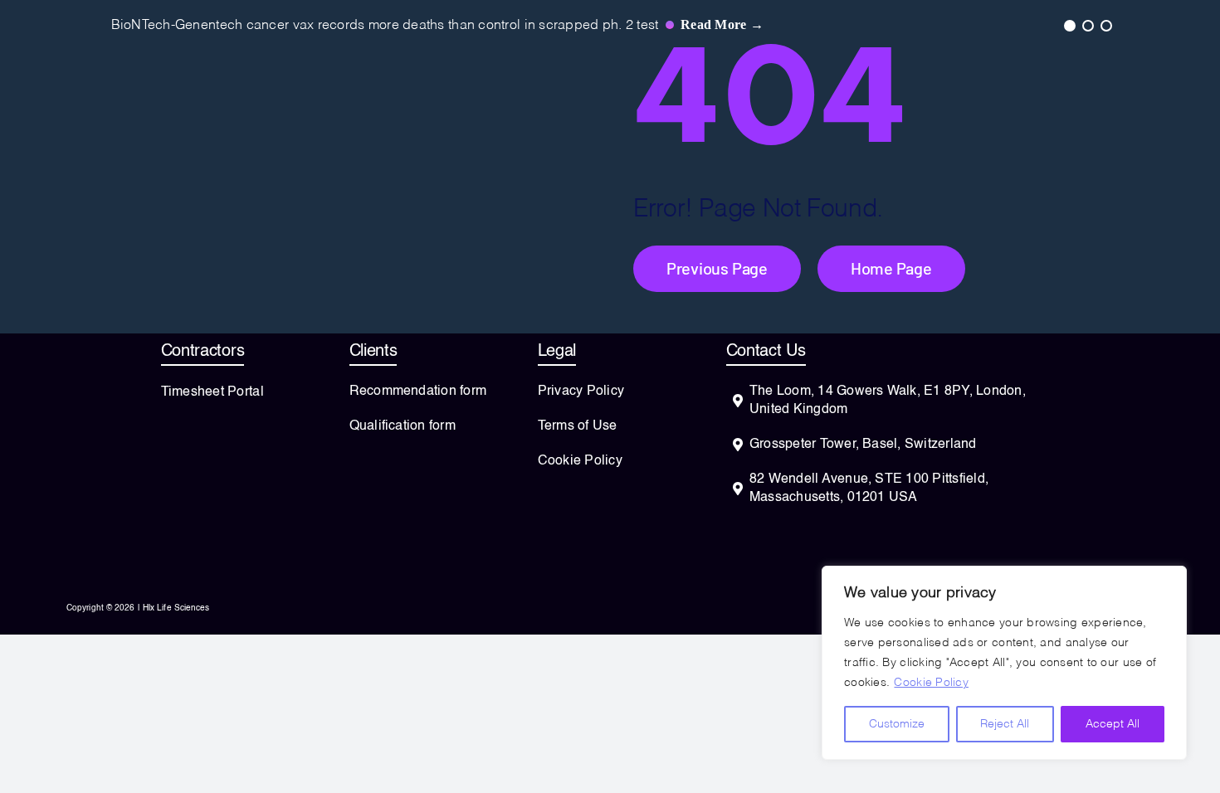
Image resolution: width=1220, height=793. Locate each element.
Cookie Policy (931, 682)
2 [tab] (1087, 25)
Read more (722, 24)
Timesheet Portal (212, 392)
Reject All (1004, 724)
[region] (1004, 663)
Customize (897, 724)
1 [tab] (1069, 25)
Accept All (1112, 724)
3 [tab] (1105, 25)
